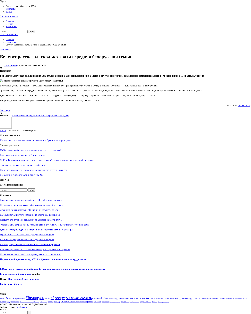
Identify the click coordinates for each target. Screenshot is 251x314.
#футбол (143, 302)
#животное (140, 298)
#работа (89, 301)
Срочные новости (9, 16)
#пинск (50, 302)
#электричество (163, 302)
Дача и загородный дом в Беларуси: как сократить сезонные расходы (36, 229)
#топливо (135, 302)
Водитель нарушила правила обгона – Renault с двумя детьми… (31, 200)
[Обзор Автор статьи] (6, 128)
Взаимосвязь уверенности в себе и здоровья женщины (27, 239)
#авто (9, 298)
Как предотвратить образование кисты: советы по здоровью (30, 244)
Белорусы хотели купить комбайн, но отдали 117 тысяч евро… (31, 215)
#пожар (57, 302)
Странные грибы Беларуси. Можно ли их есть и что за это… (30, 210)
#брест (56, 298)
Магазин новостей (9, 34)
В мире (9, 24)
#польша (66, 301)
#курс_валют (193, 298)
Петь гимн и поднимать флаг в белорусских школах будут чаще (31, 205)
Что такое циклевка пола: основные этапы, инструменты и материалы (35, 249)
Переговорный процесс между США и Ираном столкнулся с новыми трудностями (43, 259)
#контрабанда (175, 298)
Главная (10, 21)
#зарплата (150, 298)
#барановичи (19, 298)
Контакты (11, 9)
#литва (201, 298)
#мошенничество (240, 298)
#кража (185, 298)
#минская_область (226, 298)
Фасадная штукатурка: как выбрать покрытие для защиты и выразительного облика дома (44, 224)
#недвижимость (13, 302)
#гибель (104, 298)
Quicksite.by (21, 307)
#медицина (208, 298)
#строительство (115, 302)
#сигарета (105, 302)
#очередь (37, 302)
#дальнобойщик (122, 298)
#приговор (75, 302)
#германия (96, 298)
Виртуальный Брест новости (23, 279)
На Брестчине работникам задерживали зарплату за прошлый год (32, 150)
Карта (9, 11)
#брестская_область (77, 298)
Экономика (11, 26)
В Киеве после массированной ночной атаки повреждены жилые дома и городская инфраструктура (52, 269)
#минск (216, 298)
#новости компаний (27, 302)
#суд (123, 302)
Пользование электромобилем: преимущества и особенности (30, 254)
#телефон (128, 302)
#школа (154, 302)
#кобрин (167, 298)
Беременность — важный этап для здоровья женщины (27, 234)
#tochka (2, 298)
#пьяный (82, 302)
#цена (149, 302)
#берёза (47, 298)
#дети (133, 298)
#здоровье (159, 298)
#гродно (112, 298)
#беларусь (5, 110)
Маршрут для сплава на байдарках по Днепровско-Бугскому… (31, 220)
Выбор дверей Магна (11, 284)
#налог (3, 301)
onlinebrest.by (244, 105)
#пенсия (44, 302)
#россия (97, 301)
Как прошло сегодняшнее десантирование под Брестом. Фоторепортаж (35, 140)
